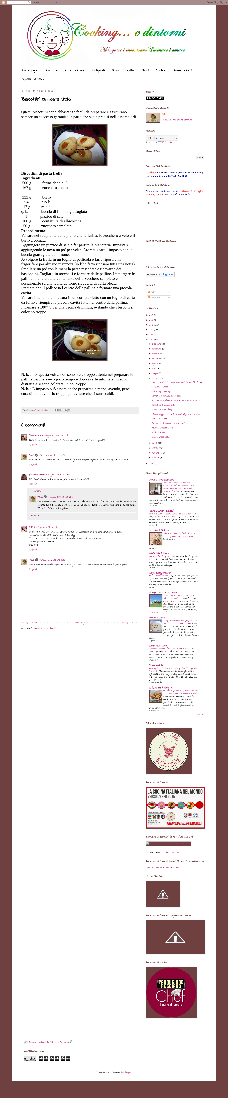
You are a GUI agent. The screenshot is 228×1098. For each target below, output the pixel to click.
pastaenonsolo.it (37, 474)
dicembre (157, 344)
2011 (151, 464)
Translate (169, 142)
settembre (157, 358)
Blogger (128, 1072)
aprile (155, 443)
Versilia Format (172, 867)
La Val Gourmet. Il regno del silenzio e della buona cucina (180, 597)
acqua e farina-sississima (161, 480)
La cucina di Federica (159, 530)
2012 (151, 339)
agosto (155, 363)
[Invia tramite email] (56, 410)
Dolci (145, 70)
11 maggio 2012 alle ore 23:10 (60, 497)
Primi (115, 70)
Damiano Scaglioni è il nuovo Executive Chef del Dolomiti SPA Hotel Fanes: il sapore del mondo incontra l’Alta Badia (178, 487)
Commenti (155, 297)
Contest (161, 70)
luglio (154, 368)
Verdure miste (158, 432)
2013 (151, 334)
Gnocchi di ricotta (160, 419)
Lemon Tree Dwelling (158, 646)
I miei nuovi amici (160, 387)
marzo (155, 448)
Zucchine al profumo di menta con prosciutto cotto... (177, 400)
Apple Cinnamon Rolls (159, 575)
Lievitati (130, 70)
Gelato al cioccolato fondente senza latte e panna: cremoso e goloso (179, 535)
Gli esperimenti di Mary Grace (163, 592)
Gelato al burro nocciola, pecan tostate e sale (170, 513)
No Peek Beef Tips (158, 556)
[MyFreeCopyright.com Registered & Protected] (47, 1042)
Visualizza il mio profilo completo (177, 120)
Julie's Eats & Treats (159, 553)
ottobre (156, 354)
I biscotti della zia (154, 867)
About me (51, 70)
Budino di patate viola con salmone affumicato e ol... (177, 382)
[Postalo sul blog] (59, 410)
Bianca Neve (35, 435)
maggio (155, 378)
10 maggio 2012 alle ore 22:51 (55, 435)
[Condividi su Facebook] (66, 410)
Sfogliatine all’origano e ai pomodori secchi (171, 423)
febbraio (156, 453)
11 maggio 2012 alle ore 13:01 (46, 527)
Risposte (37, 491)
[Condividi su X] (62, 410)
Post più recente (30, 623)
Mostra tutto (200, 715)
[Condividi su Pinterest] (69, 410)
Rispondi (33, 445)
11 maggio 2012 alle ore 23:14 (52, 560)
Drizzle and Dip (156, 665)
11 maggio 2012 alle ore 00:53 (52, 455)
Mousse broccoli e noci (162, 428)
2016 (151, 320)
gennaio (156, 458)
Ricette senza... (33, 79)
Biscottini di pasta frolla (163, 405)
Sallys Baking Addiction (160, 573)
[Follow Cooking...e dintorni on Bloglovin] (160, 276)
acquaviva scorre (157, 618)
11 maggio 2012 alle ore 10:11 (58, 474)
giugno (155, 373)
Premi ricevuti (183, 70)
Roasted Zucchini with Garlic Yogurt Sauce (169, 648)
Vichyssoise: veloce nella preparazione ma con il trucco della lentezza (180, 622)
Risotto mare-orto (160, 437)
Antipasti (98, 70)
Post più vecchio (130, 623)
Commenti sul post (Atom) (43, 628)
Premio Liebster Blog (162, 409)
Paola (38, 410)
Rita (31, 527)
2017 (151, 315)
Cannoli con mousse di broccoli (166, 396)
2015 (151, 325)
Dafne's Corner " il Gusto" (161, 511)
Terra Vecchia (172, 852)
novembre (157, 349)
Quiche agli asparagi (161, 391)
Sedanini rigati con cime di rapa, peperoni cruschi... (176, 414)
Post (152, 292)
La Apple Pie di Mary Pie (161, 688)
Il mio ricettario (75, 70)
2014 (151, 330)
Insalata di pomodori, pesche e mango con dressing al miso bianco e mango (180, 692)
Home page (30, 70)
